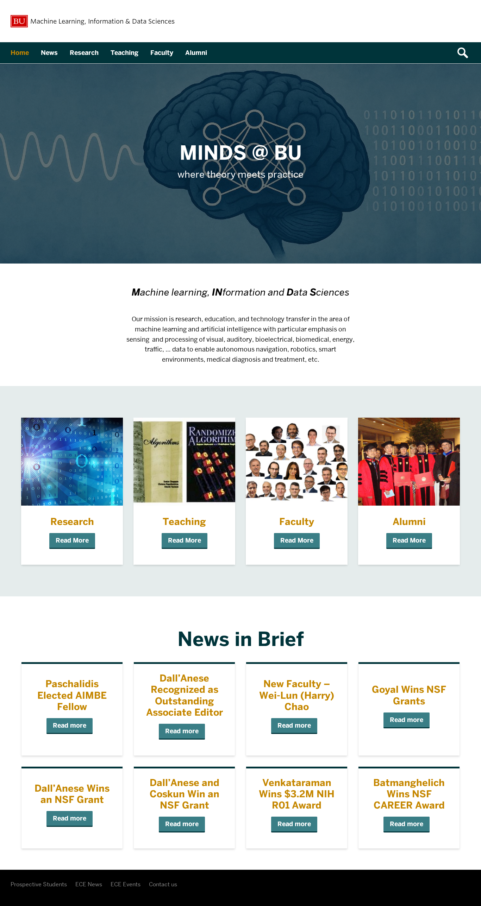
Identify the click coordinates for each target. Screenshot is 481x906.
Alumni (196, 53)
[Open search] (465, 52)
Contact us (163, 884)
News (49, 53)
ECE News (88, 884)
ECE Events (125, 884)
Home (20, 53)
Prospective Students (39, 884)
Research (84, 53)
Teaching (124, 53)
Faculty (161, 53)
